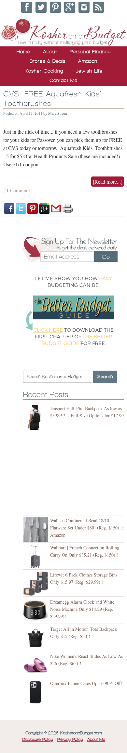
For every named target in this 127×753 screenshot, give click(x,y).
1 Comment (18, 190)
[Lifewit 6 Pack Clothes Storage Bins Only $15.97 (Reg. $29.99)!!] (36, 583)
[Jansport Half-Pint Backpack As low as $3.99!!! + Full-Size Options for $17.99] (36, 417)
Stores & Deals (47, 61)
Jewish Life (89, 71)
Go (106, 257)
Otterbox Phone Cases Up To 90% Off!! (87, 683)
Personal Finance (90, 51)
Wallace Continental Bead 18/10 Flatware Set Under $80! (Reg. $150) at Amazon (87, 527)
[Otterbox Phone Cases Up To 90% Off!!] (36, 692)
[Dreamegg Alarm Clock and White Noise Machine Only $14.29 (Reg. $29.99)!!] (36, 611)
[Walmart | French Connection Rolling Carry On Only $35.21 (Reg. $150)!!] (36, 556)
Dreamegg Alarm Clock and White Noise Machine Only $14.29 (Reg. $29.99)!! (82, 609)
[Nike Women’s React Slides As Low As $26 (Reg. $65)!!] (36, 665)
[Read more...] (107, 181)
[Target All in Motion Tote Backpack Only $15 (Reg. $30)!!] (36, 638)
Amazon (87, 61)
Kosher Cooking (44, 71)
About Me (96, 739)
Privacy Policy (70, 739)
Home (23, 51)
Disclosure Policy (37, 739)
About (50, 51)
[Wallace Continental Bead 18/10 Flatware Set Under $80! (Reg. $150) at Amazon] (36, 529)
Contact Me (63, 80)
